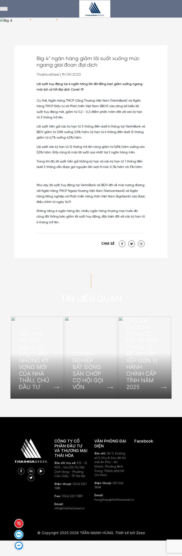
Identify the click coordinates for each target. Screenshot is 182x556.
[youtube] (41, 471)
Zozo (140, 533)
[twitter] (31, 477)
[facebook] (21, 471)
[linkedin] (31, 471)
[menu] (4, 9)
